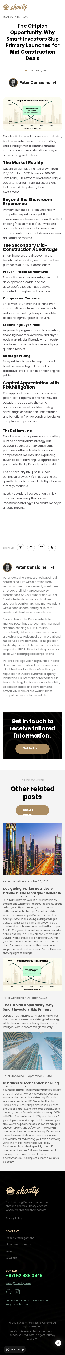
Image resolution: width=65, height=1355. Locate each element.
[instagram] (17, 1291)
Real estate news (15, 17)
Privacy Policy (14, 1218)
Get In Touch (32, 748)
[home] (15, 7)
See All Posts (28, 811)
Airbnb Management (18, 1244)
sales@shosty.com (18, 1283)
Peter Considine (35, 82)
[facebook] (9, 1291)
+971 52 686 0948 (24, 1276)
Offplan (22, 70)
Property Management (20, 1238)
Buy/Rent (11, 1258)
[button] (57, 7)
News (9, 1251)
